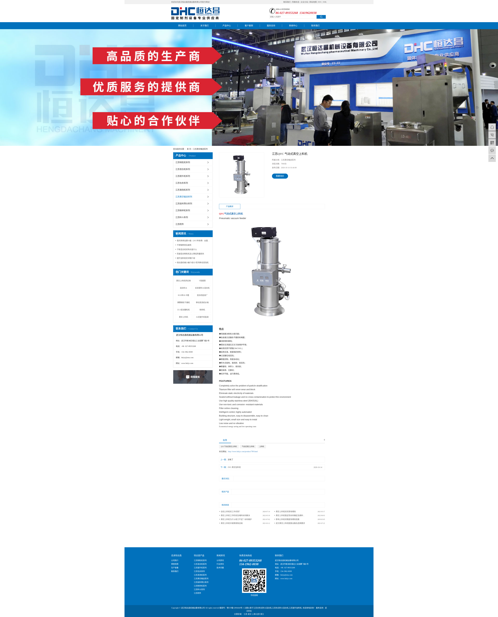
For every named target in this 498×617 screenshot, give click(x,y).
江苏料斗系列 (181, 217)
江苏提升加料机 (295, 608)
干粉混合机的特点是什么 (187, 249)
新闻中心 (293, 25)
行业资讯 (220, 564)
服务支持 (271, 25)
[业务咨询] (492, 127)
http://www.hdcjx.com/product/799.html (243, 452)
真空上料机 (183, 317)
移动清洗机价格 (202, 302)
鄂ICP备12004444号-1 (235, 608)
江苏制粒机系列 (182, 162)
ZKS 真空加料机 (234, 467)
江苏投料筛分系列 (183, 203)
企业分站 (304, 2)
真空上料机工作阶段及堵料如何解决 (235, 515)
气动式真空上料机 (248, 446)
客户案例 (249, 25)
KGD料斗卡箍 (183, 295)
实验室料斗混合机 (202, 288)
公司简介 (174, 560)
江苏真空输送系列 (200, 149)
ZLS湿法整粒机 (183, 310)
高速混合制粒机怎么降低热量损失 (190, 254)
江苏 (245, 614)
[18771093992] (492, 135)
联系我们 (287, 2)
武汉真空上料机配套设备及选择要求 (290, 523)
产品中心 (227, 25)
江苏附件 (179, 224)
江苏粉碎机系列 (182, 210)
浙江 (262, 614)
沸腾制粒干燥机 (183, 302)
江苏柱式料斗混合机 (280, 608)
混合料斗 (183, 288)
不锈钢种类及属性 (184, 245)
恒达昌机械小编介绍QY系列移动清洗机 (193, 263)
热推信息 (295, 2)
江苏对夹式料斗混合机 (262, 608)
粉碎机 (202, 310)
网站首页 (182, 25)
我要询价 (280, 176)
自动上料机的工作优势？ (231, 512)
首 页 (189, 149)
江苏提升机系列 (182, 176)
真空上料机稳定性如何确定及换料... (290, 515)
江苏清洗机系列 (182, 190)
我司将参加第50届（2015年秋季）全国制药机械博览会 (194, 241)
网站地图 (313, 2)
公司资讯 (220, 560)
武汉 (249, 614)
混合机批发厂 (202, 295)
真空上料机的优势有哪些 (286, 512)
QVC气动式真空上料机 (229, 446)
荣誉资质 (174, 564)
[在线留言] (492, 150)
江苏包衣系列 (181, 183)
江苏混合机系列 (182, 169)
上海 (254, 614)
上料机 (261, 446)
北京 (258, 614)
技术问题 (220, 568)
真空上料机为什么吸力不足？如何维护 (236, 519)
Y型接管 (202, 281)
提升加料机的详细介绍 (186, 258)
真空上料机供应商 (183, 281)
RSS (319, 2)
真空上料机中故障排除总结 (232, 523)
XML (325, 2)
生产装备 (174, 568)
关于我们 (204, 25)
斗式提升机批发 (202, 317)
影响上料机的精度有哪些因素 (287, 519)
